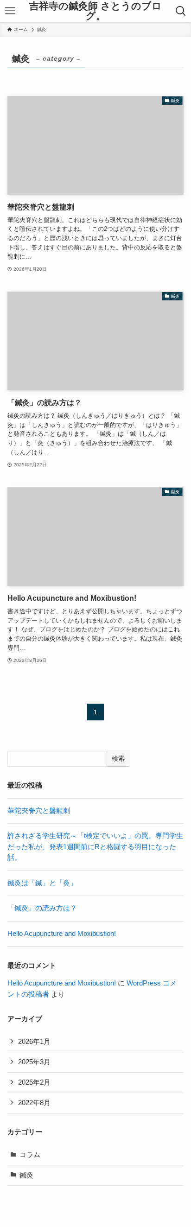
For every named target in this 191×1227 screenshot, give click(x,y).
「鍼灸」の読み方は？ (42, 908)
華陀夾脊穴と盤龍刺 (38, 810)
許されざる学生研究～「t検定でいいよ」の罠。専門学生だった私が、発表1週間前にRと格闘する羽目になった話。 (95, 846)
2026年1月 (34, 1041)
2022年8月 (34, 1102)
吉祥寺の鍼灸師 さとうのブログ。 (95, 10)
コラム (29, 1154)
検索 (118, 758)
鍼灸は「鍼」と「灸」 (42, 883)
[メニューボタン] (10, 11)
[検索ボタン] (180, 11)
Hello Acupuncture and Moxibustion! (61, 933)
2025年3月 (34, 1062)
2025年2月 (34, 1082)
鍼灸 (26, 1175)
